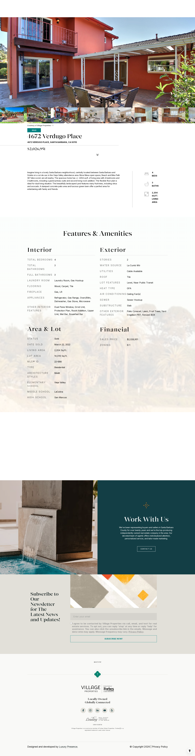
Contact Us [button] (146, 549)
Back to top (97, 662)
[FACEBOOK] (83, 710)
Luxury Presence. (68, 746)
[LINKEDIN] (97, 710)
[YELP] (111, 710)
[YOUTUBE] (104, 710)
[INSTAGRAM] (90, 710)
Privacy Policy (136, 631)
